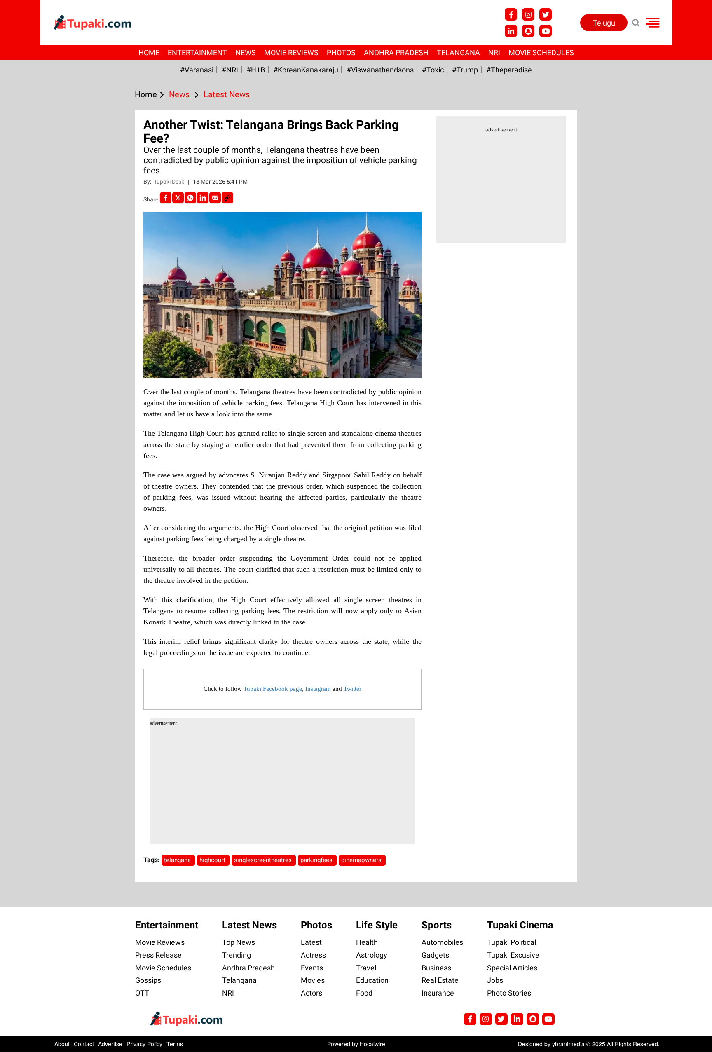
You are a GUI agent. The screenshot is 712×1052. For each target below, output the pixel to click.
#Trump (465, 69)
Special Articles (512, 967)
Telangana (458, 52)
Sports (437, 925)
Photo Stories (509, 993)
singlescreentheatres (263, 860)
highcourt (213, 860)
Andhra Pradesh (396, 52)
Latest (311, 942)
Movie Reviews (291, 52)
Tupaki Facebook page (273, 688)
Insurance (438, 993)
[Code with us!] (528, 31)
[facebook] (165, 198)
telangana (178, 860)
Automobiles (442, 942)
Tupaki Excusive (513, 955)
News (245, 52)
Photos (341, 52)
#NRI (230, 69)
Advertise (110, 1044)
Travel (366, 967)
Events (312, 967)
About (62, 1044)
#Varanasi (196, 69)
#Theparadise (509, 69)
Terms (174, 1044)
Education (372, 980)
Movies (313, 980)
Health (367, 942)
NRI (494, 52)
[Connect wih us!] (511, 31)
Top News (238, 942)
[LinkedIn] (203, 198)
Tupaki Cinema (520, 925)
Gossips (148, 980)
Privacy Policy (144, 1044)
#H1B (255, 69)
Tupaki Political (511, 942)
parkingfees (317, 860)
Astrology (371, 955)
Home (148, 52)
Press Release (158, 955)
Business (436, 967)
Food (364, 993)
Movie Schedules (541, 52)
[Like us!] (511, 14)
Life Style (377, 925)
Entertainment (197, 52)
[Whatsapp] (190, 198)
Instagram (318, 688)
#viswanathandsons (380, 69)
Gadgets (435, 955)
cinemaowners (362, 860)
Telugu (604, 23)
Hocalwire (372, 1044)
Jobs (495, 980)
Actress (313, 955)
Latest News (249, 925)
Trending (236, 955)
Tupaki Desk (169, 181)
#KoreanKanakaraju (305, 69)
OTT (142, 993)
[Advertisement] (37, 334)
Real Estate (440, 980)
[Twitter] (178, 198)
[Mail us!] (545, 31)
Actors (311, 993)
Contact (84, 1044)
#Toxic (433, 69)
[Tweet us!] (528, 14)
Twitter (352, 688)
